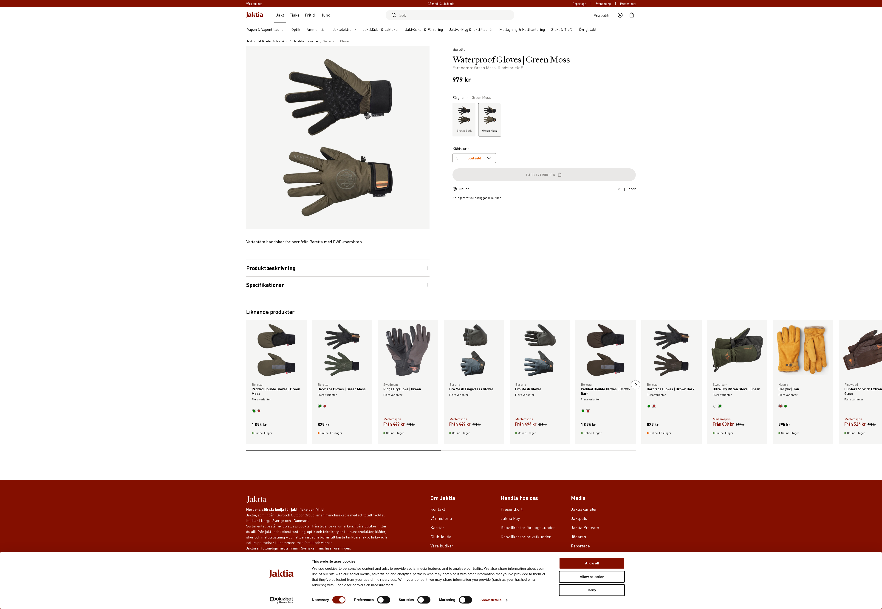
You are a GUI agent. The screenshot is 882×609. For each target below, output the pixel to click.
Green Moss (490, 130)
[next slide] (746, 384)
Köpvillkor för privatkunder (526, 536)
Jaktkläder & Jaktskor (381, 29)
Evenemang (603, 4)
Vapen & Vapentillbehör (266, 29)
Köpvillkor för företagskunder (528, 527)
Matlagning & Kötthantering (522, 29)
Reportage (579, 4)
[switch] (383, 599)
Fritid (310, 14)
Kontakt (437, 509)
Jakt (280, 14)
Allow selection (592, 577)
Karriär (437, 527)
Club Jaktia (441, 536)
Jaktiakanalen (584, 509)
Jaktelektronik (344, 29)
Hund (325, 14)
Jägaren (578, 536)
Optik (295, 29)
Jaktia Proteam (585, 527)
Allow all (592, 563)
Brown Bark (464, 130)
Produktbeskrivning (270, 268)
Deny (592, 590)
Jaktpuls (579, 518)
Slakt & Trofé (562, 29)
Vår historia (441, 518)
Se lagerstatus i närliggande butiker (476, 197)
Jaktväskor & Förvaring (424, 29)
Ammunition (317, 29)
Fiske (295, 14)
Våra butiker (441, 545)
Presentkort (628, 4)
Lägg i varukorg (540, 175)
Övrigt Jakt (587, 29)
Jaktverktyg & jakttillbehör (471, 29)
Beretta (459, 49)
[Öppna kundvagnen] (632, 15)
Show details (491, 600)
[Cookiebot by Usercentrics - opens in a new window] (281, 600)
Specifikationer (265, 285)
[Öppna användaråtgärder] (620, 15)
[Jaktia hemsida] (254, 15)
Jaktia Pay (510, 518)
